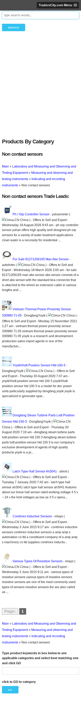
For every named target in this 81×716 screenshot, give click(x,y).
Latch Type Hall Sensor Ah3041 (35, 471)
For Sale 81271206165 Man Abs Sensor (41, 259)
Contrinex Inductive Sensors (32, 516)
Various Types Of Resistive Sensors (38, 561)
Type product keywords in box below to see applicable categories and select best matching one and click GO (40, 658)
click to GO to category (19, 681)
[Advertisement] (40, 91)
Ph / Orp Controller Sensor (31, 214)
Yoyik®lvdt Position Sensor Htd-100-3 (39, 365)
